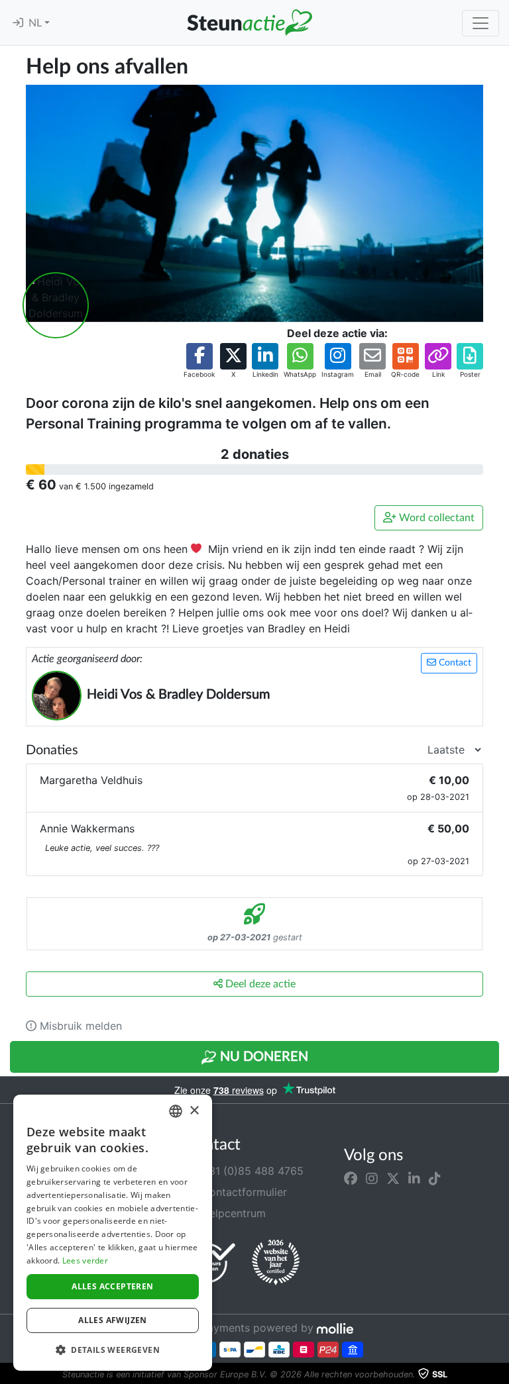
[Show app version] (499, 1374)
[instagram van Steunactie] (372, 1178)
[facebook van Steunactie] (350, 1178)
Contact (453, 662)
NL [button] (36, 23)
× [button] (194, 1111)
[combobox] (175, 1111)
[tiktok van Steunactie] (435, 1178)
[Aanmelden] (18, 23)
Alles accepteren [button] (112, 1286)
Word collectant (435, 518)
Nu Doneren (262, 1056)
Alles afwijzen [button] (112, 1320)
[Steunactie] (249, 22)
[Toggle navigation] (480, 23)
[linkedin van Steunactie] (414, 1178)
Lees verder (85, 1260)
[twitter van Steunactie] (393, 1178)
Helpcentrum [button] (232, 1213)
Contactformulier (242, 1192)
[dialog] (112, 1233)
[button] (199, 361)
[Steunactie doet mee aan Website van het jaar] (276, 1263)
